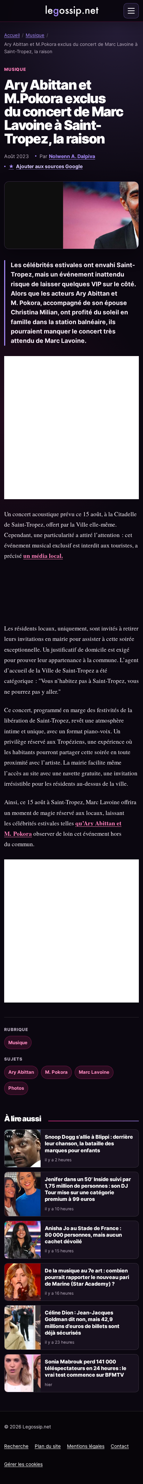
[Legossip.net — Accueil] (71, 10)
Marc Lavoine (94, 1072)
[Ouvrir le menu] (131, 10)
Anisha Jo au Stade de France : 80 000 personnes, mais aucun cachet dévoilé (83, 1235)
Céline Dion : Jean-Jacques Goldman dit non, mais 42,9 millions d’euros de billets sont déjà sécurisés (82, 1323)
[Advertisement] (71, 427)
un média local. (43, 555)
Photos (16, 1088)
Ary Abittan (21, 1072)
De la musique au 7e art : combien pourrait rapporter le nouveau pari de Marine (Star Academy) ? (87, 1277)
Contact (120, 1446)
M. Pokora (56, 1072)
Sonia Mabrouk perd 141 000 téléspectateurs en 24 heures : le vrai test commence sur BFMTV (85, 1368)
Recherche (16, 1446)
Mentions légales (85, 1446)
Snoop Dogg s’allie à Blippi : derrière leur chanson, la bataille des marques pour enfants (89, 1143)
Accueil (12, 35)
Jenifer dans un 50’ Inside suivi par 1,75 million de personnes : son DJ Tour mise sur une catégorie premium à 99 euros (88, 1189)
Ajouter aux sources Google (49, 166)
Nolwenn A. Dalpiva (72, 156)
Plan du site (48, 1446)
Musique (35, 35)
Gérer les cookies (23, 1464)
